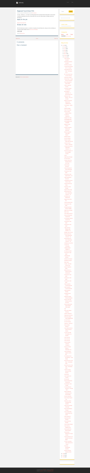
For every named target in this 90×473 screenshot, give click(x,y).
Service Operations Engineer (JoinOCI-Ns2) (68, 353)
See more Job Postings (34, 29)
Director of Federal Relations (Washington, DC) (67, 348)
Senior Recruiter (67, 337)
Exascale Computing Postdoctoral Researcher (67, 129)
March (65, 53)
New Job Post (22, 33)
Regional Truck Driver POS (25, 11)
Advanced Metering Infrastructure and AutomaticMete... (67, 393)
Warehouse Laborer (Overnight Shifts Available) (67, 402)
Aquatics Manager (67, 108)
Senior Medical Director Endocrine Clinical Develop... (68, 329)
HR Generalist (66, 379)
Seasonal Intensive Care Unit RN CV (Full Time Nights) (68, 438)
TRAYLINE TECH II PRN (67, 117)
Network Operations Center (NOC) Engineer (67, 133)
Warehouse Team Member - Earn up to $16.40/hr (68, 97)
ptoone (41, 470)
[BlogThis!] (18, 31)
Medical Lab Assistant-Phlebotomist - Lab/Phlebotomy (68, 102)
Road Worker (66, 374)
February (65, 55)
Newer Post (18, 38)
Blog (72, 2)
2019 (63, 455)
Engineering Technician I (68, 315)
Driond (52, 469)
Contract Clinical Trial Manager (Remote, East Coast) (68, 162)
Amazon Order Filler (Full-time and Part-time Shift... (68, 301)
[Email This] (17, 31)
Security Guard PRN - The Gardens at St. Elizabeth (68, 334)
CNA (65, 308)
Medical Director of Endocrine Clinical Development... (67, 271)
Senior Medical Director (68, 213)
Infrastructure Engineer (68, 258)
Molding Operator (67, 136)
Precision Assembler (67, 396)
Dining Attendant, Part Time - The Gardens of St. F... (68, 71)
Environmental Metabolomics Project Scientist (68, 434)
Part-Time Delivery (67, 138)
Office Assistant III (67, 416)
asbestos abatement (68, 313)
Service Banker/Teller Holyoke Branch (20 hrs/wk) (68, 413)
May (64, 50)
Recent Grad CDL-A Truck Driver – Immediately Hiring (68, 362)
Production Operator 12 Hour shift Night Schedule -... (68, 152)
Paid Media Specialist (68, 64)
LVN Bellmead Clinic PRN (68, 243)
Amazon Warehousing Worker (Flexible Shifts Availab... (68, 306)
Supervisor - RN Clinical (68, 323)
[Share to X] (20, 31)
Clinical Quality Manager (68, 424)
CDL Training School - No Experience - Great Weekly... (68, 357)
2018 (63, 456)
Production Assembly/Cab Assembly (67, 447)
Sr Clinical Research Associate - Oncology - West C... (68, 388)
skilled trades (68, 36)
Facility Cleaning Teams (68, 202)
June (65, 48)
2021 (63, 45)
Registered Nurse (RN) (68, 189)
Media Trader (66, 211)
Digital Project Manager (68, 210)
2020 (63, 453)
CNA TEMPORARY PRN (67, 119)
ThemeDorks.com (50, 470)
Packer (65, 155)
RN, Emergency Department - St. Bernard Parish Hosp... (68, 93)
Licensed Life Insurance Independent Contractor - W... (68, 148)
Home (68, 2)
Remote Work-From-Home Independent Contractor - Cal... (68, 193)
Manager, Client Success (68, 232)
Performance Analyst (68, 77)
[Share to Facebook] (21, 31)
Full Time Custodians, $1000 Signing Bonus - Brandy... (68, 443)
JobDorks (21, 2)
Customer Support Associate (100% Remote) (67, 371)
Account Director (67, 158)
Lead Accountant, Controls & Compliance (67, 344)
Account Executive (67, 321)
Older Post (56, 38)
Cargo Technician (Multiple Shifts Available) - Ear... (67, 229)
